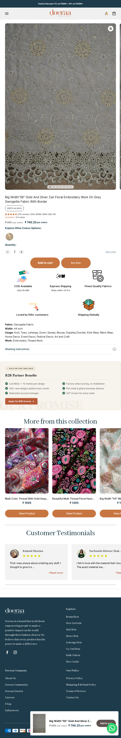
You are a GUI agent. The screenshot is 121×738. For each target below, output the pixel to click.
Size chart (111, 251)
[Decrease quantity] (7, 252)
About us (10, 678)
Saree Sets (72, 636)
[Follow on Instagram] (15, 652)
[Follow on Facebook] (7, 652)
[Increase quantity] (21, 252)
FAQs (8, 704)
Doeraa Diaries (14, 691)
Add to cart (45, 262)
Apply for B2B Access (19, 401)
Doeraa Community (16, 684)
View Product (27, 513)
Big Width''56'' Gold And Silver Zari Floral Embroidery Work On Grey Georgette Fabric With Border (71, 721)
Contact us (72, 697)
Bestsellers (72, 617)
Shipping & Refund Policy (81, 684)
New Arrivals (73, 623)
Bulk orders (73, 655)
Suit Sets (71, 629)
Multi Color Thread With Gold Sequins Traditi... (32, 498)
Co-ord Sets (73, 649)
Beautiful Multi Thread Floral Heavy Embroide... (80, 498)
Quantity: (10, 244)
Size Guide (72, 661)
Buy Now (76, 262)
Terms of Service (76, 691)
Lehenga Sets (74, 642)
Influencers (12, 710)
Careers (9, 697)
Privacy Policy (74, 678)
